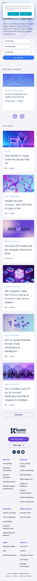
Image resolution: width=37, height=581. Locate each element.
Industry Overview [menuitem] (9, 513)
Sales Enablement (12, 196)
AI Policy (15, 576)
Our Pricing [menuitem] (24, 559)
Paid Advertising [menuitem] (25, 475)
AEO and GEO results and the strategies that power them (18, 249)
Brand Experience (12, 287)
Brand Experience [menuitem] (9, 482)
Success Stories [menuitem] (25, 513)
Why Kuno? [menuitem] (24, 546)
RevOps (8, 151)
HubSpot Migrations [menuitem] (27, 497)
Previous (15, 116)
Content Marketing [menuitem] (26, 470)
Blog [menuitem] (4, 551)
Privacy (8, 576)
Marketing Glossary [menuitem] (10, 555)
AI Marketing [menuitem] (7, 464)
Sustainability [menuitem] (7, 521)
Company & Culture (13, 94)
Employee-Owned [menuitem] (26, 555)
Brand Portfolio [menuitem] (25, 517)
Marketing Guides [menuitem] (9, 546)
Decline (26, 14)
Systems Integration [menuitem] (27, 502)
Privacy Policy (10, 10)
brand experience (12, 241)
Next (22, 116)
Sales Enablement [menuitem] (26, 479)
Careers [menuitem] (23, 551)
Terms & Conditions (25, 576)
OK (13, 14)
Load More (18, 415)
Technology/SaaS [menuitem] (9, 517)
